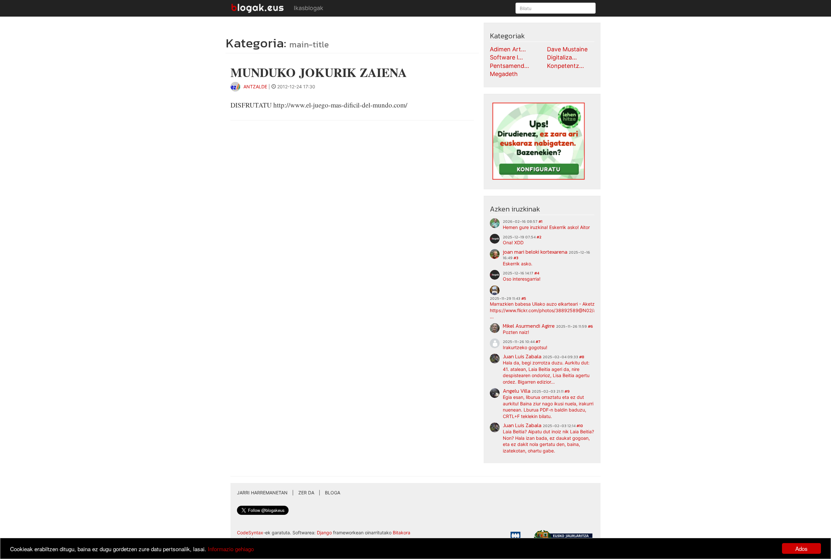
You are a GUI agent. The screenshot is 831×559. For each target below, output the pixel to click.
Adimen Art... (508, 49)
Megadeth (504, 73)
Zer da (306, 492)
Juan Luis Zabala (522, 356)
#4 (536, 273)
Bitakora (401, 532)
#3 (516, 258)
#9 (567, 391)
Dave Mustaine (567, 49)
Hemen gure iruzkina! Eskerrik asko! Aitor (546, 227)
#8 (581, 357)
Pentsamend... (509, 65)
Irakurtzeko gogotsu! (525, 347)
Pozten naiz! (516, 332)
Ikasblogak (308, 8)
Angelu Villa (516, 391)
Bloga (332, 492)
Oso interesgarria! (521, 279)
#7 (538, 342)
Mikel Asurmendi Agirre (529, 326)
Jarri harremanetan (262, 492)
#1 (540, 221)
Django (324, 532)
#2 (539, 237)
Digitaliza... (562, 57)
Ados (801, 548)
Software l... (506, 57)
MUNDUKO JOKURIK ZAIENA (318, 72)
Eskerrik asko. (517, 263)
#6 (590, 326)
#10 (580, 426)
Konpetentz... (565, 65)
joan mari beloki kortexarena (535, 252)
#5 (523, 298)
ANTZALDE (255, 86)
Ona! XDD (513, 242)
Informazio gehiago (231, 549)
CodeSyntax (250, 532)
